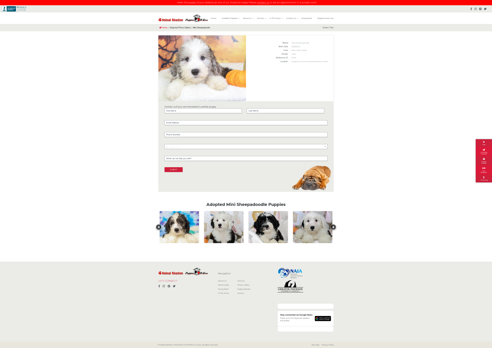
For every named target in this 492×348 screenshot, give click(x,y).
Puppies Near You (325, 18)
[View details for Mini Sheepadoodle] (179, 227)
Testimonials (223, 285)
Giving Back (306, 18)
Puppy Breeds (243, 289)
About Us (247, 18)
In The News (275, 18)
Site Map (315, 345)
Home (213, 18)
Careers (240, 293)
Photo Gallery (243, 285)
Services (260, 18)
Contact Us (291, 18)
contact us (263, 2)
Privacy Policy (328, 345)
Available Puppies (230, 18)
